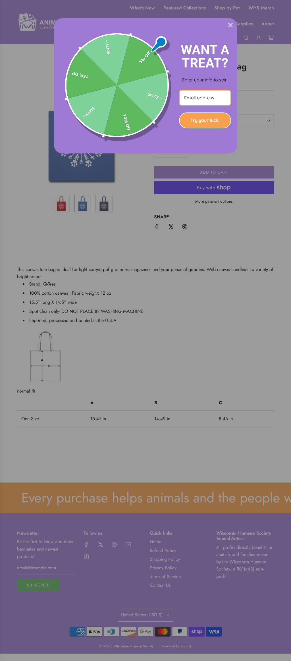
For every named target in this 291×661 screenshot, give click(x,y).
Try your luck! (204, 120)
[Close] (230, 25)
